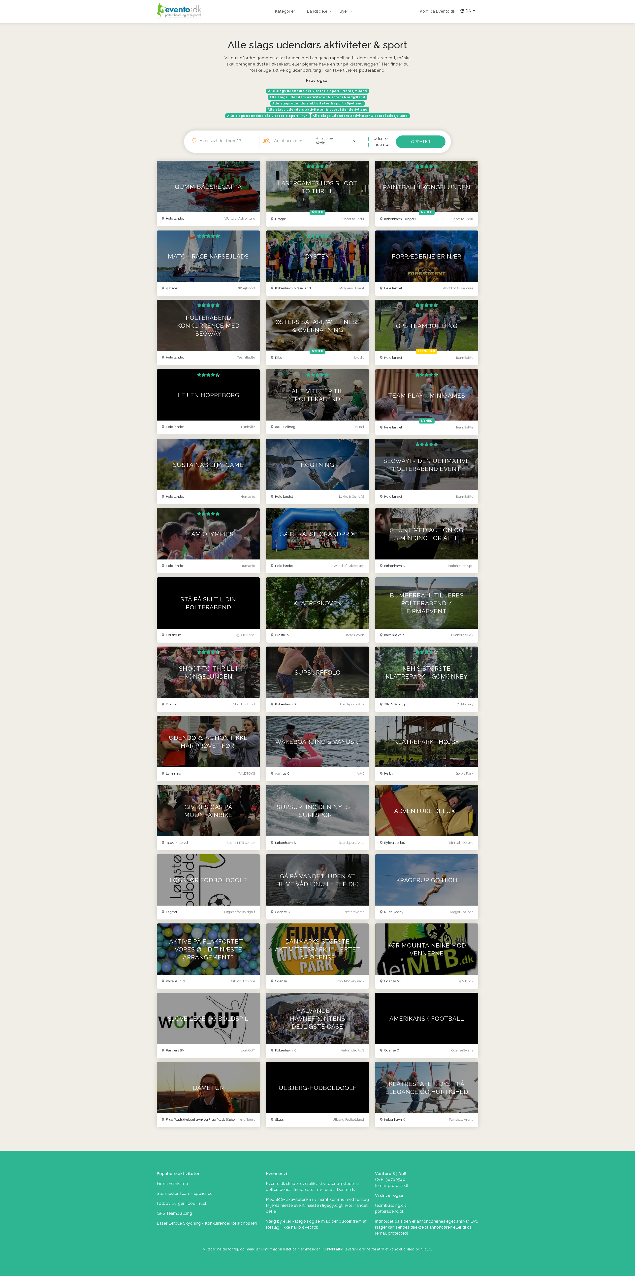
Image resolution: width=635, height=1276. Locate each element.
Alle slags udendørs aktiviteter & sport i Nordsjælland (317, 91)
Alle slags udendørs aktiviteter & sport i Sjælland (317, 103)
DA (468, 11)
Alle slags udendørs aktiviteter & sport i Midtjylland (360, 116)
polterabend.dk (389, 1211)
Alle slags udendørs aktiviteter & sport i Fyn (267, 116)
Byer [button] (344, 11)
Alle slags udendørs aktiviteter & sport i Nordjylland (317, 97)
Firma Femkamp (172, 1183)
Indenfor (382, 144)
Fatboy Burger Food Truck (182, 1203)
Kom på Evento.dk (437, 11)
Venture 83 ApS (391, 1173)
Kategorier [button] (285, 11)
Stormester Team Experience (184, 1193)
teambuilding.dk (390, 1205)
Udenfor (381, 138)
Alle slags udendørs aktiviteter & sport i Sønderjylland (318, 109)
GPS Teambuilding (174, 1213)
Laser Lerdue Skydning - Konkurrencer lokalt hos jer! (207, 1223)
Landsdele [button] (317, 11)
